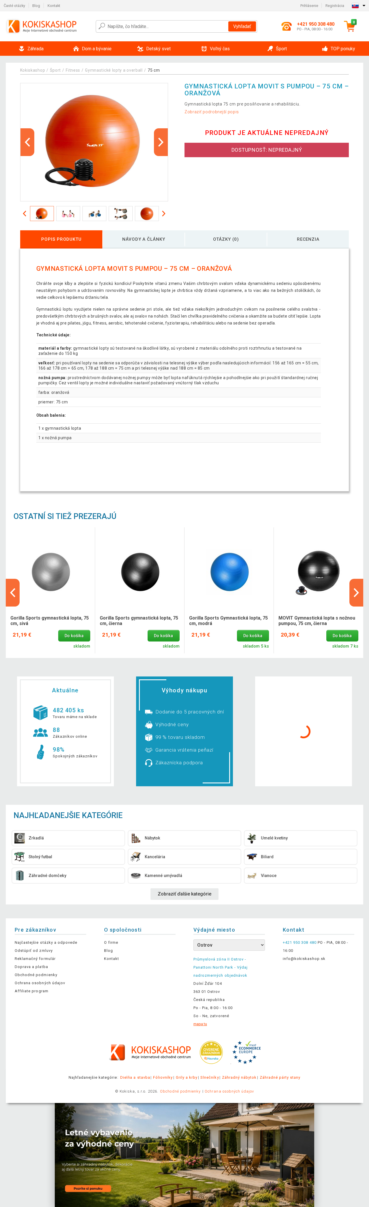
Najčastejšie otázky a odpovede (46, 942)
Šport (55, 70)
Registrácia (334, 5)
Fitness (73, 70)
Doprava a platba (31, 967)
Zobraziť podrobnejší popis (211, 112)
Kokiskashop (32, 70)
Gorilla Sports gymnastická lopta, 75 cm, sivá (49, 620)
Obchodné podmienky (36, 975)
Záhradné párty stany (280, 1077)
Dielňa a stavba (135, 1077)
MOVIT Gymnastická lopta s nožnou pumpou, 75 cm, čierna (316, 620)
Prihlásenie (309, 5)
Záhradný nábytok (239, 1077)
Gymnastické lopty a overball (114, 70)
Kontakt (54, 5)
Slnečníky (209, 1077)
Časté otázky (14, 5)
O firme (111, 942)
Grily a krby (186, 1077)
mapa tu (200, 1024)
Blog (36, 5)
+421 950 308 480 (300, 942)
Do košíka (74, 635)
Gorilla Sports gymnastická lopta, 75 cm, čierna (139, 620)
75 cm (154, 70)
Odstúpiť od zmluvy (34, 950)
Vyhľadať (242, 26)
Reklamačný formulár (35, 958)
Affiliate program (31, 991)
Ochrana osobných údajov (40, 983)
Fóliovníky (163, 1077)
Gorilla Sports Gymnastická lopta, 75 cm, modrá (228, 620)
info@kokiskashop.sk (304, 958)
